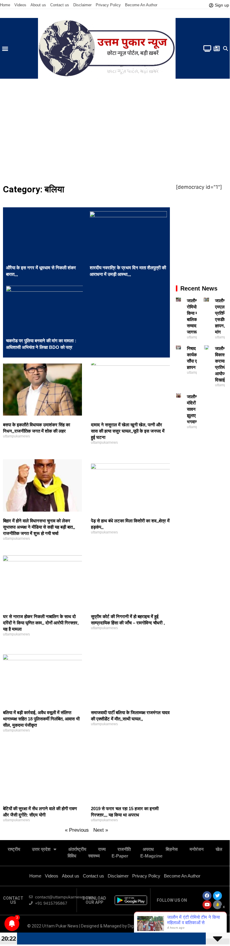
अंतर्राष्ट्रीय (77, 849)
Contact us (59, 5)
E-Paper (120, 855)
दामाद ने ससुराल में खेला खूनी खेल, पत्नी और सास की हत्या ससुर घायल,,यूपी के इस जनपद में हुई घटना (127, 431)
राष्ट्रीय (14, 849)
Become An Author (141, 5)
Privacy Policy (108, 5)
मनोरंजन (197, 849)
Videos (20, 5)
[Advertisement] (115, 129)
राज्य (102, 849)
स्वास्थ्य (94, 855)
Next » (100, 830)
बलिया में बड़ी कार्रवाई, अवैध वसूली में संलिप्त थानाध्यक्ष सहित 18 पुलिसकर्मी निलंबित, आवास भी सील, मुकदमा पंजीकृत (41, 719)
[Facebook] (206, 895)
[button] (5, 48)
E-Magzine (151, 855)
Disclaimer (82, 5)
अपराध (148, 849)
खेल (219, 849)
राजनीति (124, 849)
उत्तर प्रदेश (41, 849)
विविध (72, 855)
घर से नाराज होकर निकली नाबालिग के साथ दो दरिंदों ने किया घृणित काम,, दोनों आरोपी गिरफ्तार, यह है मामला (41, 623)
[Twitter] (217, 895)
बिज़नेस (172, 849)
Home (5, 5)
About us (38, 5)
